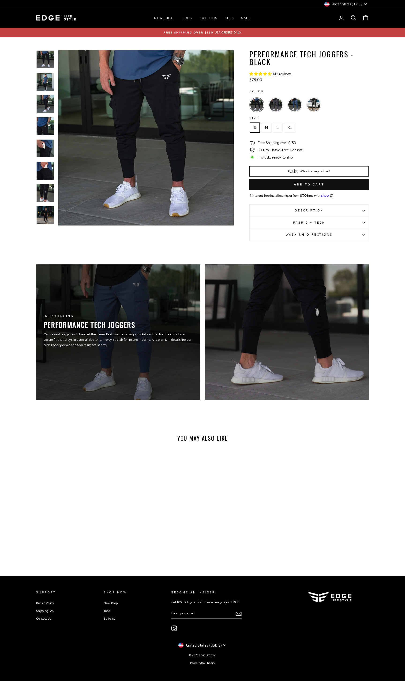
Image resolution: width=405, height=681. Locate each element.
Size (254, 118)
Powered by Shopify (202, 663)
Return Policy (45, 603)
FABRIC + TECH (309, 222)
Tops (187, 18)
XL (290, 127)
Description (309, 210)
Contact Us (43, 618)
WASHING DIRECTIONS (309, 234)
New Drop (164, 18)
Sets (229, 18)
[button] (261, 74)
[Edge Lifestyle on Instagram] (174, 628)
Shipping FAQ (45, 611)
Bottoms (208, 18)
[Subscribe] (239, 613)
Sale (246, 18)
